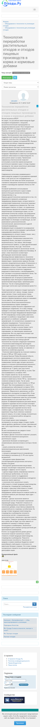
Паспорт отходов (9, 636)
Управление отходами (13, 677)
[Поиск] (15, 77)
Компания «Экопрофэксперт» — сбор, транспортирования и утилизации (17, 621)
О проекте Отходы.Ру (15, 659)
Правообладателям (14, 663)
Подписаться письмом (9, 687)
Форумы (6, 21)
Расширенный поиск (30, 607)
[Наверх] (37, 582)
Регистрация (7, 78)
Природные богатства (11, 625)
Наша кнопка (12, 665)
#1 (37, 106)
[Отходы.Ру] (11, 3)
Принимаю (20, 723)
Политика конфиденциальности (19, 661)
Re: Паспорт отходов (11, 633)
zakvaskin (14, 101)
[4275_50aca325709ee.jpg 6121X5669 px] (9, 575)
